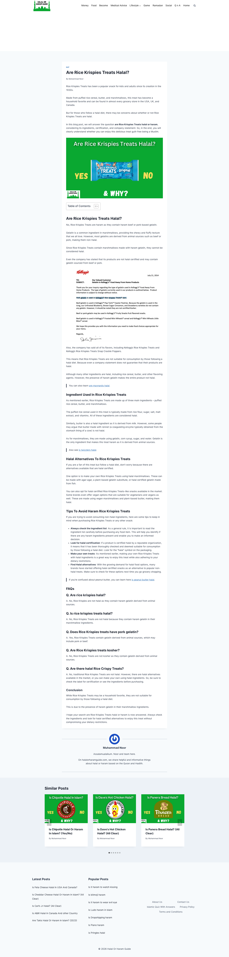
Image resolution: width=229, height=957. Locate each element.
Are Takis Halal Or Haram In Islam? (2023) (54, 920)
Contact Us (183, 902)
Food (94, 5)
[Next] (180, 822)
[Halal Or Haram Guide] (42, 5)
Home (186, 5)
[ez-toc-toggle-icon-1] (95, 206)
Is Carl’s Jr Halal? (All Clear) (46, 906)
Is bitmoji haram (96, 894)
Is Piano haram (96, 925)
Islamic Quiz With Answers (161, 907)
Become (103, 5)
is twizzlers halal (87, 450)
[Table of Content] (96, 206)
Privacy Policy (187, 907)
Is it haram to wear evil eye (102, 902)
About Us (157, 902)
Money (85, 5)
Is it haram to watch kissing (102, 887)
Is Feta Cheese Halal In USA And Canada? (54, 887)
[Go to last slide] (49, 822)
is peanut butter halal (143, 579)
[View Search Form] (194, 5)
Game (147, 5)
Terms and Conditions (170, 911)
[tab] (109, 852)
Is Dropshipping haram (100, 917)
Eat (67, 67)
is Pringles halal (96, 932)
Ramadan (158, 5)
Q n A (177, 5)
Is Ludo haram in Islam (100, 910)
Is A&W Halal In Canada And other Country (55, 913)
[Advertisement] (114, 31)
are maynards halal (99, 385)
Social (169, 5)
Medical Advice (119, 5)
